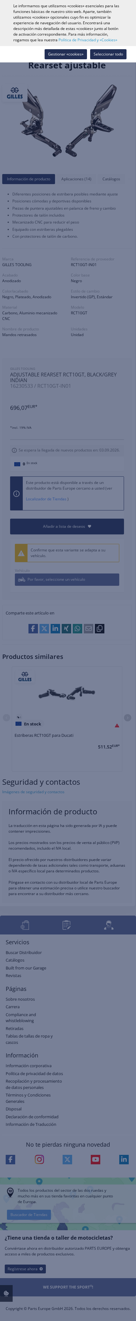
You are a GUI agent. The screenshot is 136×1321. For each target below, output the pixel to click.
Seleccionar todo (108, 54)
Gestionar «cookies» (65, 54)
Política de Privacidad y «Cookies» (88, 40)
